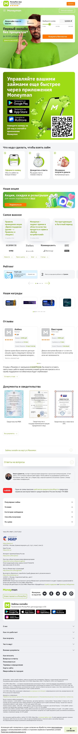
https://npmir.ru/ (8, 543)
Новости (7, 257)
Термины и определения (13, 665)
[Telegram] (58, 594)
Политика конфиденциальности (30, 697)
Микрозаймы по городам (13, 671)
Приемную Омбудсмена (66, 584)
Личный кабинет (67, 10)
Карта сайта (8, 668)
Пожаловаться (9, 662)
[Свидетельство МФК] (14, 404)
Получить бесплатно (57, 36)
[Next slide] (48, 283)
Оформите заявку (13, 170)
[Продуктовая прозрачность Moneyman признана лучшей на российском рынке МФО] (48, 302)
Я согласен (71, 729)
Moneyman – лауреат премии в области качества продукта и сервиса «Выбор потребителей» (39, 228)
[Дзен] (65, 594)
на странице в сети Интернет (38, 691)
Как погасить (8, 656)
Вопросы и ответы (10, 659)
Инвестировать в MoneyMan (15, 596)
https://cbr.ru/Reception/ (10, 556)
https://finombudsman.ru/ (10, 575)
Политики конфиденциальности (13, 732)
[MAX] (71, 594)
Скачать (71, 4)
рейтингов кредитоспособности (46, 489)
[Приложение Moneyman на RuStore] (58, 612)
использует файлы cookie (45, 717)
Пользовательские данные (46, 697)
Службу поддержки (51, 584)
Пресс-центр (20, 257)
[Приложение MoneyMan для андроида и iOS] (8, 605)
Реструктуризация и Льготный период (64, 223)
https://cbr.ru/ (7, 550)
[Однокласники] (51, 594)
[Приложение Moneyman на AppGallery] (43, 612)
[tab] (35, 283)
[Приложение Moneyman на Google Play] (12, 612)
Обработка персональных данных (12, 697)
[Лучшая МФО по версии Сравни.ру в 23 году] (67, 302)
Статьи (43, 257)
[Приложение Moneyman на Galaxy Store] (12, 617)
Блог (32, 257)
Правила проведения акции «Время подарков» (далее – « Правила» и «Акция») (13, 228)
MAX (32, 198)
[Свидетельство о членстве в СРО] (64, 404)
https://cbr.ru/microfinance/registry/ (14, 561)
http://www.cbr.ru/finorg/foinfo (12, 570)
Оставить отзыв (9, 377)
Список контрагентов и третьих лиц (63, 697)
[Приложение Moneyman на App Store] (27, 612)
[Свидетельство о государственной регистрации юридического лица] (39, 404)
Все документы (9, 433)
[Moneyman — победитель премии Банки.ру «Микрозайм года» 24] (30, 302)
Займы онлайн (19, 603)
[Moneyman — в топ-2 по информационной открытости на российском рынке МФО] (11, 302)
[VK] (45, 594)
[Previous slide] (30, 283)
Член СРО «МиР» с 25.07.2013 (12, 532)
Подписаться (16, 205)
